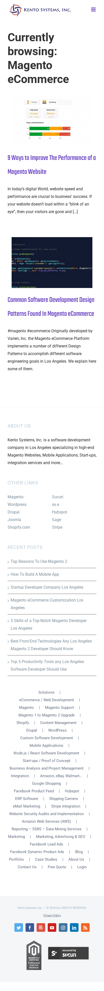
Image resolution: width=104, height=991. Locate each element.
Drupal (13, 512)
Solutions (46, 692)
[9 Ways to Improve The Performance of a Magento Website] (52, 120)
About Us (76, 859)
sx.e (55, 504)
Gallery (60, 120)
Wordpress (17, 504)
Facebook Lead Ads (46, 844)
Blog (79, 852)
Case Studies (46, 859)
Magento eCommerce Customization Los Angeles (47, 604)
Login (82, 867)
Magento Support (59, 707)
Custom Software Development (46, 738)
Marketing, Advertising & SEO (60, 836)
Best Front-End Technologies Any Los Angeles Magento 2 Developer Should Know (51, 645)
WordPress (57, 730)
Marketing (16, 836)
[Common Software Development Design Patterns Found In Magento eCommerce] (52, 262)
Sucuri (57, 496)
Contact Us (27, 867)
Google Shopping (46, 783)
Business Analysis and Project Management (47, 768)
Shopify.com (19, 527)
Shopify (22, 722)
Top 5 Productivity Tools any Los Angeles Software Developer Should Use (47, 665)
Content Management (58, 722)
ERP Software (26, 798)
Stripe (57, 527)
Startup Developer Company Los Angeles (47, 587)
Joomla (14, 519)
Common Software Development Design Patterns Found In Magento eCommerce (43, 262)
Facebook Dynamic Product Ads (37, 852)
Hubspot (59, 512)
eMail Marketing (26, 806)
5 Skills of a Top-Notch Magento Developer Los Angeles (49, 624)
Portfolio (16, 859)
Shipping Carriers (63, 798)
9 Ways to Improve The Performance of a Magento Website (43, 120)
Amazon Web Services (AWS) (46, 821)
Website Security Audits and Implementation (46, 814)
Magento (15, 496)
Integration (20, 776)
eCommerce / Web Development (46, 700)
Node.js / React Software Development (46, 753)
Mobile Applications (46, 745)
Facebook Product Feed (34, 791)
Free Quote (57, 867)
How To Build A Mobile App (35, 574)
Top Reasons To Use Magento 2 (39, 561)
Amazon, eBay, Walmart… (61, 776)
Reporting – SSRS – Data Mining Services (47, 829)
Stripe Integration (65, 806)
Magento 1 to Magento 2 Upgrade (46, 715)
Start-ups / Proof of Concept (46, 760)
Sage (56, 519)
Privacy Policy (52, 915)
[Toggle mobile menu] (93, 9)
